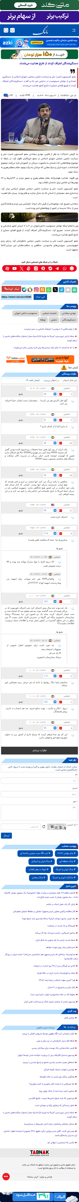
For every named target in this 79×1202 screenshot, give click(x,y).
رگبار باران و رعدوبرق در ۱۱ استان (61, 987)
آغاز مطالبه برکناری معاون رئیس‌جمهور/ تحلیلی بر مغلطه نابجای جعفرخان (44, 911)
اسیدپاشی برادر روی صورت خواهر (60, 947)
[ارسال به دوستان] (68, 290)
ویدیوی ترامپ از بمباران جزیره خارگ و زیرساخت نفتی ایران (49, 1002)
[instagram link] (36, 268)
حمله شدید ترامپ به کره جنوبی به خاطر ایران (55, 940)
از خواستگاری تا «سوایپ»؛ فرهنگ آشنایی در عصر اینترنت (49, 329)
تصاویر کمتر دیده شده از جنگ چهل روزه (56, 1091)
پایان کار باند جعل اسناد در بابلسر (60, 904)
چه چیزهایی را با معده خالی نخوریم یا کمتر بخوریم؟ (51, 1084)
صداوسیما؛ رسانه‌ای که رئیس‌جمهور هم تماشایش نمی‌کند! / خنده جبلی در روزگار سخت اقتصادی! (41, 957)
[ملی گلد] (39, 5)
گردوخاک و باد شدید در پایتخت (61, 926)
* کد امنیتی (72, 825)
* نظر (75, 802)
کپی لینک (40, 297)
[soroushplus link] (43, 268)
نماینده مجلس (49, 313)
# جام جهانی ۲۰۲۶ (66, 853)
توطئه (43, 320)
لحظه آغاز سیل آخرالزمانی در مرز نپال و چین (55, 1041)
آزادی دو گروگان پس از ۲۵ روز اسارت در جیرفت (54, 966)
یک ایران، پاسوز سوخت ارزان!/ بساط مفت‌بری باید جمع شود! (48, 918)
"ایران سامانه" (33, 1177)
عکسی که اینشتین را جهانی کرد (60, 1142)
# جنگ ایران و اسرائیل (41, 861)
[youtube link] (14, 268)
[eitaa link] (28, 268)
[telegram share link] (61, 290)
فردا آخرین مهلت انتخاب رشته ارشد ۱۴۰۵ (57, 980)
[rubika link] (71, 268)
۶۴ (11, 96)
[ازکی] (39, 43)
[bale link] (50, 268)
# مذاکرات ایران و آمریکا (64, 877)
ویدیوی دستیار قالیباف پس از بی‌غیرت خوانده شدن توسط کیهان (46, 1055)
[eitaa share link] (42, 290)
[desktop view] (12, 30)
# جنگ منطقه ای (67, 861)
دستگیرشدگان (69, 320)
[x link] (21, 268)
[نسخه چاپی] (74, 290)
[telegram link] (57, 268)
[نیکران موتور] (39, 217)
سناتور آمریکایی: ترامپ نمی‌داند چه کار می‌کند (55, 933)
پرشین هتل (69, 1018)
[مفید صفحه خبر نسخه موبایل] (39, 16)
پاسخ (21, 394)
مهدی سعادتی (69, 313)
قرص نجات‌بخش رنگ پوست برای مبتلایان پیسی (53, 1048)
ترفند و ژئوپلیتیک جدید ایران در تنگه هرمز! (56, 973)
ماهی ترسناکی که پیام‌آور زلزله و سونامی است (54, 1105)
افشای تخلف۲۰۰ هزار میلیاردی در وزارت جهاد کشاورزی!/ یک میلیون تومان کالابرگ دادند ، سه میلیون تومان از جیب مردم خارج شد (41, 895)
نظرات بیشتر (40, 750)
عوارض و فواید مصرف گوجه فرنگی (59, 1069)
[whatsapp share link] (48, 290)
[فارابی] (39, 54)
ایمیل (75, 788)
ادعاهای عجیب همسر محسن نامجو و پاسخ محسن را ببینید (48, 1062)
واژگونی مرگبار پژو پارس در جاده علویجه (57, 1077)
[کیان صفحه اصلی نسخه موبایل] (39, 1197)
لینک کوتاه (13, 288)
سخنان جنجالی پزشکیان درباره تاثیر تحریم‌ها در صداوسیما (49, 1124)
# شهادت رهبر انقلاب (38, 869)
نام (76, 774)
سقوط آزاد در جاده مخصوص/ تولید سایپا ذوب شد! (52, 994)
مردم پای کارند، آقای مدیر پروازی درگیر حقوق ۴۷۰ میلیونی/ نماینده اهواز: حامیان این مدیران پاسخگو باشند (40, 1133)
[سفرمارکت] (39, 359)
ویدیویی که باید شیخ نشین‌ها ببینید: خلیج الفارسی (51, 1098)
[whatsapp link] (64, 268)
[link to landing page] (41, 30)
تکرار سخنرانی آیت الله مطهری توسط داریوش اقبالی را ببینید (48, 1034)
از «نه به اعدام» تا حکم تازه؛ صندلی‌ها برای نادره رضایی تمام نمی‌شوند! (44, 348)
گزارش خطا (73, 368)
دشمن (54, 320)
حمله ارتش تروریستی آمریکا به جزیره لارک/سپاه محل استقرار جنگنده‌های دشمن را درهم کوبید (40, 338)
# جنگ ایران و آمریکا (65, 869)
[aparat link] (7, 268)
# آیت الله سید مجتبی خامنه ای (35, 853)
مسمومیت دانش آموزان (26, 313)
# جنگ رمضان (38, 877)
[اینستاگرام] (36, 289)
